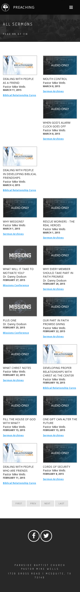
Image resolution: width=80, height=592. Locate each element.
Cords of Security (56, 467)
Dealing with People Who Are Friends (18, 468)
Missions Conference (16, 285)
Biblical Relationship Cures (19, 95)
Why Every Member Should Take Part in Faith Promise (58, 272)
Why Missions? (13, 221)
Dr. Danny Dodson (14, 276)
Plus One (9, 320)
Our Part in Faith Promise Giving (56, 322)
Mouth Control (55, 79)
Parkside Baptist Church (40, 565)
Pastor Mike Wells (14, 87)
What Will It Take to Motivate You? (18, 271)
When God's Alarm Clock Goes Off (56, 124)
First (19, 503)
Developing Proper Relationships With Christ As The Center (58, 371)
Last (61, 503)
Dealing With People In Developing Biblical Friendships (20, 174)
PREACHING (24, 7)
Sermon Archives (53, 91)
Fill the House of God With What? (19, 421)
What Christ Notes (17, 368)
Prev (33, 503)
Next (47, 503)
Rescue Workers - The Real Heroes (59, 223)
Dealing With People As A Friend (18, 81)
